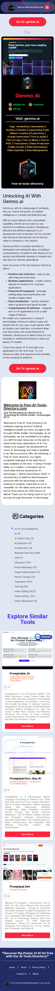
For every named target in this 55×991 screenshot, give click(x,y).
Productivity (37, 133)
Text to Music (31, 140)
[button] (47, 7)
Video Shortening (36, 146)
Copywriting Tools (38, 129)
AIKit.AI (36, 974)
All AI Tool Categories (26, 529)
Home (12, 967)
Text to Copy (13, 140)
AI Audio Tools (24, 538)
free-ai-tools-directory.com (30, 7)
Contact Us (21, 974)
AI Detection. (23, 548)
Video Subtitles (15, 150)
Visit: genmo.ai (28, 118)
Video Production (39, 143)
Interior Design (25, 577)
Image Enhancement (27, 572)
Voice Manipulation (37, 150)
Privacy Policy (38, 967)
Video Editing (25, 591)
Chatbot (21, 129)
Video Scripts (16, 146)
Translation (23, 582)
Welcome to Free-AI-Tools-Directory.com (25, 406)
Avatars (10, 129)
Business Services (27, 553)
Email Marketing (26, 567)
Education (23, 562)
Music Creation (19, 133)
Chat (19, 557)
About (23, 967)
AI (17, 533)
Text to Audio (38, 136)
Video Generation (26, 601)
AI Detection (23, 543)
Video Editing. (25, 596)
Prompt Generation (18, 136)
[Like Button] (26, 32)
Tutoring (21, 586)
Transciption (20, 143)
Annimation (22, 126)
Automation (38, 126)
